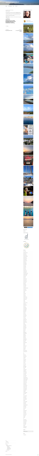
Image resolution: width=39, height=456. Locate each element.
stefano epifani (24, 419)
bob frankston (24, 284)
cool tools (24, 301)
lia (23, 352)
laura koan (24, 349)
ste (23, 418)
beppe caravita (24, 282)
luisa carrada (24, 367)
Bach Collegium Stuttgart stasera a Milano (11, 21)
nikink (24, 394)
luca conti (24, 358)
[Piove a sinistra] (28, 48)
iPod (9, 18)
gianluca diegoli (24, 327)
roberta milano (24, 402)
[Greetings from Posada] (28, 99)
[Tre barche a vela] (28, 89)
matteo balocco (24, 383)
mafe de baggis (24, 369)
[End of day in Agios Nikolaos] (28, 201)
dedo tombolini (24, 310)
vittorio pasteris (24, 427)
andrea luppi (24, 268)
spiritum (24, 417)
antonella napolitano (25, 274)
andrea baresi (24, 265)
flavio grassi (24, 324)
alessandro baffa (25, 257)
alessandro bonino (25, 258)
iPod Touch (17, 12)
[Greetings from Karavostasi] (28, 221)
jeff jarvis (24, 344)
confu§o (24, 300)
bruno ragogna (24, 285)
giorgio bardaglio (25, 333)
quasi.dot (24, 400)
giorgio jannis (24, 335)
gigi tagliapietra (24, 332)
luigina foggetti (24, 366)
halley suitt (24, 341)
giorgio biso (24, 334)
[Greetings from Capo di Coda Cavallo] (28, 150)
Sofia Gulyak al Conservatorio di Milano (10, 20)
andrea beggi (24, 266)
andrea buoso (24, 267)
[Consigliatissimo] (28, 160)
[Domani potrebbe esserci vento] (28, 191)
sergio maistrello (25, 410)
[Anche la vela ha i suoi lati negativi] (28, 181)
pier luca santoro (25, 399)
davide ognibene (25, 309)
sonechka (24, 416)
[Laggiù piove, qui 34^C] (28, 79)
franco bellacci (24, 325)
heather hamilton (25, 342)
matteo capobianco (25, 385)
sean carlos (24, 408)
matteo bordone (25, 384)
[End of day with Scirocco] (28, 109)
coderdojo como (25, 299)
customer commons (25, 302)
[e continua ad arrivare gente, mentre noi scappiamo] (28, 58)
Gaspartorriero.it (12, 2)
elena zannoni (24, 316)
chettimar (24, 291)
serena (24, 409)
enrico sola (24, 317)
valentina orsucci (25, 426)
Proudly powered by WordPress (9, 454)
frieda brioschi (24, 326)
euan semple (24, 318)
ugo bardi (24, 425)
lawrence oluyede (25, 350)
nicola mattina (24, 393)
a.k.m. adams (24, 251)
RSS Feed (7, 441)
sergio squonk (24, 411)
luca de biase (24, 359)
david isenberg (24, 307)
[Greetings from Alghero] (28, 120)
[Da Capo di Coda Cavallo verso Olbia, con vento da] (28, 28)
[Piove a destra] (28, 38)
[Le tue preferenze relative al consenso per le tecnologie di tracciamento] (38, 455)
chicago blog (24, 293)
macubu (24, 368)
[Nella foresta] (28, 170)
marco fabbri (24, 374)
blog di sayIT (24, 283)
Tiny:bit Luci (8, 446)
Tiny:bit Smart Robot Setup (8, 445)
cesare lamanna (25, 290)
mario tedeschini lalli (25, 377)
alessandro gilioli (25, 259)
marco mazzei (24, 376)
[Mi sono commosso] (28, 130)
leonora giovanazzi (25, 351)
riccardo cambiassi (25, 401)
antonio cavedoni (25, 275)
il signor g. (24, 343)
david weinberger (25, 308)
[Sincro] (28, 211)
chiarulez (24, 292)
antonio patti (24, 276)
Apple (7, 18)
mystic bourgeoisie (25, 392)
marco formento (25, 375)
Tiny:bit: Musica (8, 447)
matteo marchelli (25, 386)
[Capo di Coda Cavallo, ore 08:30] (28, 69)
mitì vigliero (24, 391)
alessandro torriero (25, 260)
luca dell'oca (24, 360)
